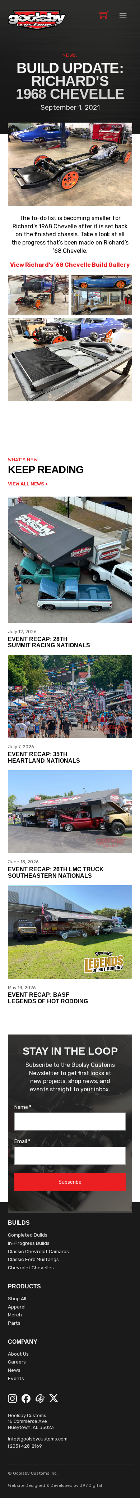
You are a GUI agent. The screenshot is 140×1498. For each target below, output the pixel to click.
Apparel (16, 1307)
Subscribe (70, 1182)
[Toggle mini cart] (104, 14)
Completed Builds (27, 1235)
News (14, 1370)
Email (22, 1141)
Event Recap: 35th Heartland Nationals (44, 757)
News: (70, 55)
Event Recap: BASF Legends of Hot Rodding (48, 997)
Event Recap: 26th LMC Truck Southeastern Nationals (56, 872)
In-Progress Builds (29, 1243)
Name (22, 1107)
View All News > (28, 484)
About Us (18, 1354)
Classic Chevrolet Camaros (38, 1251)
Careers (17, 1362)
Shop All (17, 1298)
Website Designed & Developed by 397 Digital (55, 1485)
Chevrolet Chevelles (31, 1267)
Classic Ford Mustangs (33, 1259)
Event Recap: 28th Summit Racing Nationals (49, 642)
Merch (15, 1314)
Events (16, 1378)
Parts (14, 1323)
